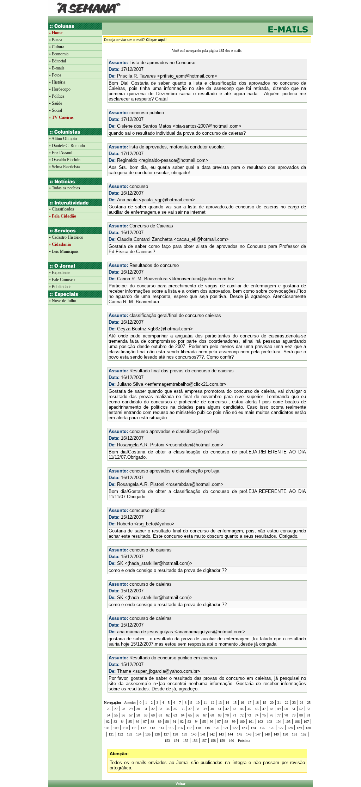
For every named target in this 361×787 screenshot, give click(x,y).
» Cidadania (60, 244)
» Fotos (55, 75)
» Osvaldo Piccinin (64, 159)
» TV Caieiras (61, 117)
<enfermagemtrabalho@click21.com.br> (185, 384)
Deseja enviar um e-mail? (135, 40)
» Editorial (57, 61)
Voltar (180, 784)
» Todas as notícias (64, 187)
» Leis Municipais (64, 251)
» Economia (58, 53)
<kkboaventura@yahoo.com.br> (201, 278)
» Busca (55, 39)
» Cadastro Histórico (66, 237)
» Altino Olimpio (63, 138)
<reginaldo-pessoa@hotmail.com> (173, 160)
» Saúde (55, 103)
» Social (55, 110)
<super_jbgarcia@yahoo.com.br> (166, 671)
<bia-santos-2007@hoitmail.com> (207, 126)
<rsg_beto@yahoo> (154, 523)
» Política (56, 96)
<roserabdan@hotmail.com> (195, 444)
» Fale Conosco (62, 279)
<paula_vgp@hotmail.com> (167, 199)
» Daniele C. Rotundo (67, 145)
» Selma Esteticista (64, 166)
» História (57, 82)
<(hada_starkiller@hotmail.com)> (158, 563)
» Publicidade (60, 286)
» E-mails (57, 68)
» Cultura (56, 46)
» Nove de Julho (62, 300)
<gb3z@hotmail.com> (170, 328)
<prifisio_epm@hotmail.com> (187, 76)
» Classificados (61, 209)
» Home (55, 32)
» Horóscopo (60, 89)
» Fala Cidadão (62, 216)
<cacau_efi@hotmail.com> (201, 239)
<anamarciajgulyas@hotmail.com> (210, 631)
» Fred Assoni (60, 152)
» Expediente (59, 272)
